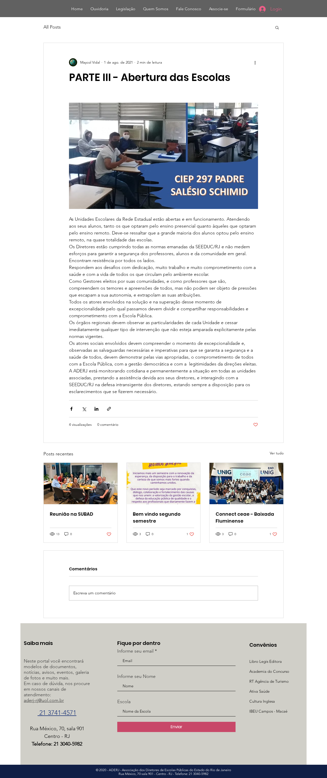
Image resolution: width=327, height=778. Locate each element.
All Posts (52, 27)
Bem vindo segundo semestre (157, 517)
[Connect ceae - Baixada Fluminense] (246, 483)
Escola (124, 701)
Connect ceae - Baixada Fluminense (245, 517)
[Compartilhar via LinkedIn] (96, 408)
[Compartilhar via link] (109, 408)
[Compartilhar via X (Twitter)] (83, 408)
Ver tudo (277, 453)
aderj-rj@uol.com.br (44, 700)
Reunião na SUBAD (71, 514)
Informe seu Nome (136, 676)
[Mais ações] (255, 62)
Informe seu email (135, 651)
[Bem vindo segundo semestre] (164, 483)
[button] (277, 27)
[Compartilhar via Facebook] (71, 408)
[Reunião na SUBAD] (81, 483)
